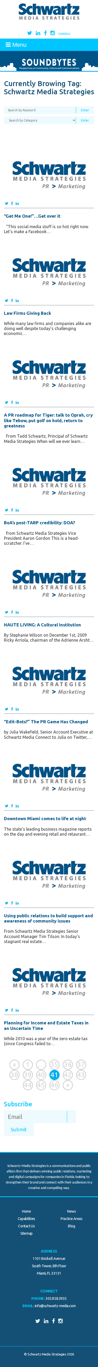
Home (26, 1211)
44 (28, 1085)
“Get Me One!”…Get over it (32, 215)
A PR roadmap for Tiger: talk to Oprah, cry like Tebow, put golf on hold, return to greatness (48, 420)
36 (68, 1064)
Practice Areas (71, 1219)
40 (41, 1074)
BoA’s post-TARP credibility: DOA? (39, 522)
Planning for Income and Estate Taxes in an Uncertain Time (46, 1025)
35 (54, 1064)
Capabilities (26, 1219)
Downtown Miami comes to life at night (45, 818)
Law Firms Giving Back (27, 313)
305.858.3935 (56, 1298)
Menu (18, 44)
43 (81, 1074)
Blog (71, 1226)
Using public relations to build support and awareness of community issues (48, 918)
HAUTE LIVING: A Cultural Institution (42, 624)
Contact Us (26, 1226)
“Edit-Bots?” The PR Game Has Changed (46, 721)
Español (65, 33)
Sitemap (26, 1233)
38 (14, 1074)
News (71, 1211)
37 (81, 1064)
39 (28, 1074)
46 (54, 1085)
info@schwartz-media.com (55, 1306)
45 (41, 1085)
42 (68, 1074)
